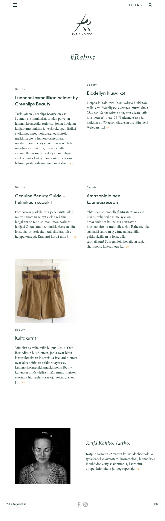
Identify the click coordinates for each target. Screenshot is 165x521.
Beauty (20, 89)
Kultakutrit (25, 337)
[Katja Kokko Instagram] (85, 505)
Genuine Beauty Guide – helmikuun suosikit (40, 198)
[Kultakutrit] (46, 290)
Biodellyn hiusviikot (106, 92)
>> (71, 163)
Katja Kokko (82, 34)
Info (156, 503)
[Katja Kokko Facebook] (79, 505)
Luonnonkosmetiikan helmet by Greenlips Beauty (46, 100)
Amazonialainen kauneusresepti (103, 198)
